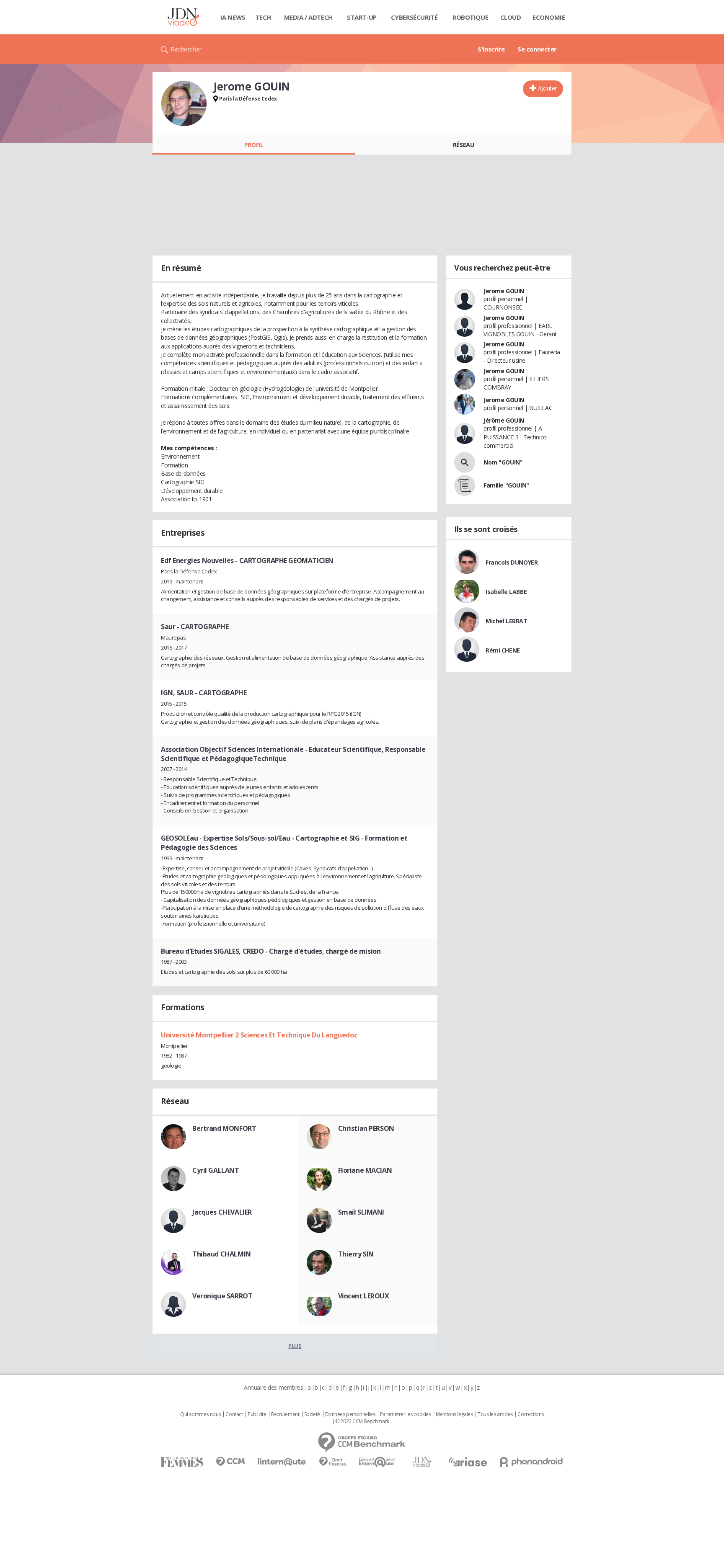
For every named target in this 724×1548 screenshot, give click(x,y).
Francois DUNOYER (512, 562)
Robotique (470, 17)
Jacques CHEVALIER (222, 1212)
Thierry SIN (356, 1254)
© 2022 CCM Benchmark (362, 1421)
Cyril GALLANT (215, 1170)
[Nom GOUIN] (464, 462)
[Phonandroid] (531, 1462)
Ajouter (547, 88)
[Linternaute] (282, 1462)
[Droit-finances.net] (332, 1462)
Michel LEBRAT (506, 621)
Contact (234, 1414)
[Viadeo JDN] (422, 1462)
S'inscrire (491, 49)
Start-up (362, 17)
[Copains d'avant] (377, 1462)
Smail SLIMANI (361, 1212)
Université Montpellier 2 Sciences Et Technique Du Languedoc (259, 1035)
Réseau (463, 145)
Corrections (530, 1414)
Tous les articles (495, 1414)
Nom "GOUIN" (503, 462)
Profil (253, 145)
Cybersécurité (414, 17)
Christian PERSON (366, 1128)
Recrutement (285, 1414)
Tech (263, 17)
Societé (312, 1414)
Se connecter (537, 49)
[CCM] (230, 1462)
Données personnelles (350, 1414)
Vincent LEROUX (363, 1295)
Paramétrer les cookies (405, 1414)
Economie (549, 17)
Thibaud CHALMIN (221, 1254)
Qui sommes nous (200, 1414)
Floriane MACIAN (365, 1170)
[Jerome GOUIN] (184, 103)
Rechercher (186, 49)
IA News (233, 17)
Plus (294, 1345)
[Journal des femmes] (182, 1462)
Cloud (510, 17)
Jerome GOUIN (504, 291)
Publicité (257, 1414)
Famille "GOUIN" (506, 485)
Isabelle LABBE (506, 592)
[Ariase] (467, 1461)
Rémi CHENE (503, 650)
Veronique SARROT (222, 1295)
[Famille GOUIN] (464, 485)
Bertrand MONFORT (224, 1128)
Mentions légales (454, 1414)
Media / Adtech (308, 17)
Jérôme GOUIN (504, 420)
